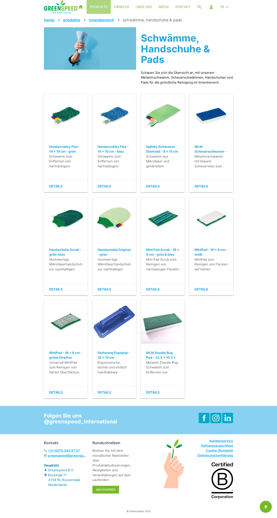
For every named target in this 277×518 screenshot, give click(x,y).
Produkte (99, 7)
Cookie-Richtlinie (219, 451)
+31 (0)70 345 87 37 (64, 451)
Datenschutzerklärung (215, 455)
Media (164, 7)
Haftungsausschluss (217, 446)
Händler (121, 7)
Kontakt (182, 7)
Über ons (144, 7)
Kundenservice (221, 441)
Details (56, 186)
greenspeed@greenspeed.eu (71, 455)
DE (222, 7)
